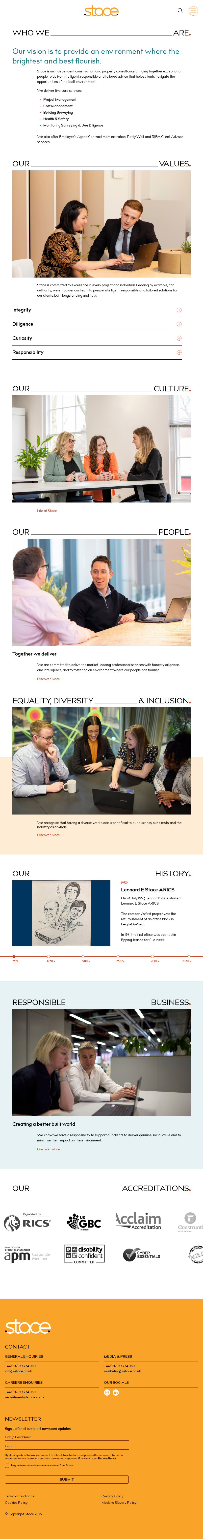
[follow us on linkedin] (116, 1393)
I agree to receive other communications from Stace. (42, 1466)
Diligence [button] (22, 324)
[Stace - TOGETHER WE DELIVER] (101, 10)
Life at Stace (47, 511)
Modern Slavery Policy (119, 1502)
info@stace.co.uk (18, 1371)
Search (180, 10)
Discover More (48, 679)
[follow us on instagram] (107, 1393)
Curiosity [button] (22, 338)
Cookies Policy (16, 1502)
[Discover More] (101, 592)
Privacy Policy (112, 1496)
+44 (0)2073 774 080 (20, 1366)
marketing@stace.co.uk (122, 1371)
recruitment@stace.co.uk (24, 1397)
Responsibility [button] (28, 352)
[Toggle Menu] (194, 10)
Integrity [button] (21, 310)
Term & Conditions (19, 1496)
